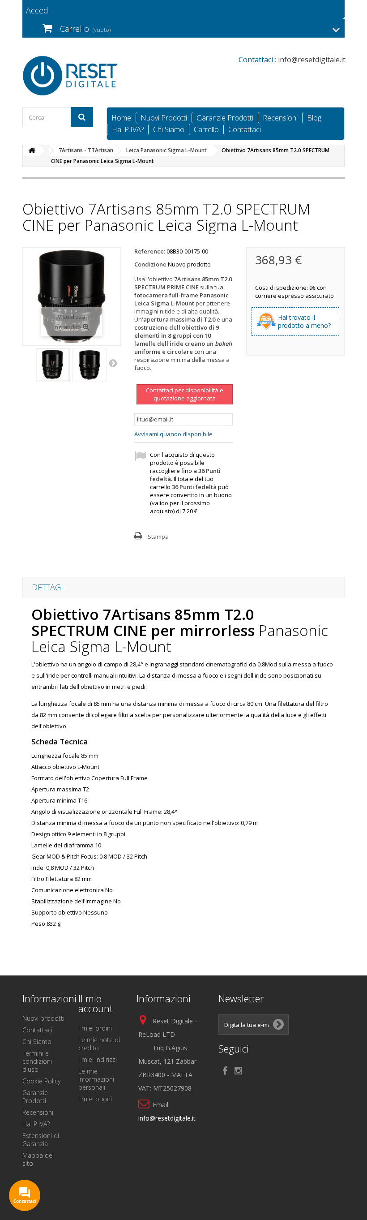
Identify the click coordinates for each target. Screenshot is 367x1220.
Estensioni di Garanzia (40, 1139)
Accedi (38, 10)
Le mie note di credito (99, 1043)
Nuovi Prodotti (164, 118)
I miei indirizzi (97, 1059)
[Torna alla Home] (31, 150)
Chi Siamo (168, 129)
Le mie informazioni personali (96, 1079)
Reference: (149, 251)
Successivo (113, 362)
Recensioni (280, 118)
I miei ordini (95, 1028)
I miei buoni (95, 1099)
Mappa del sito (38, 1159)
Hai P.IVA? (128, 129)
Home (121, 118)
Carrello (206, 129)
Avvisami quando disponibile (173, 434)
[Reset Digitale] (71, 76)
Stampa (158, 537)
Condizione (150, 264)
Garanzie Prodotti (224, 118)
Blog (314, 118)
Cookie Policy (41, 1081)
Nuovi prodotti (43, 1018)
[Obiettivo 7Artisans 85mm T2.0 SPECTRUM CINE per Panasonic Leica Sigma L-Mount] (52, 364)
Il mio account (95, 1003)
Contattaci (244, 129)
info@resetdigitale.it (167, 1118)
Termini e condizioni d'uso (37, 1061)
